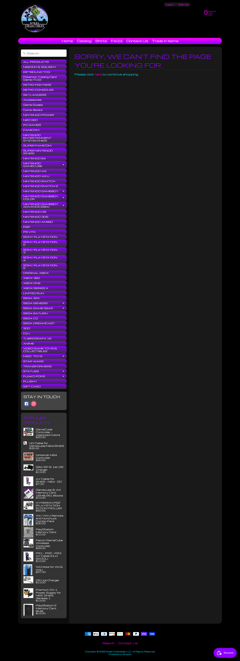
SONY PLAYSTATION (40, 237)
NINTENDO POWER (38, 115)
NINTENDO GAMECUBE (45, 165)
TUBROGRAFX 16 (37, 338)
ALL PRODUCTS (36, 62)
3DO (26, 328)
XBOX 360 (31, 278)
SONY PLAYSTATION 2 (40, 243)
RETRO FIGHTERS (37, 84)
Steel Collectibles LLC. (119, 651)
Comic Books (32, 109)
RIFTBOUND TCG (36, 72)
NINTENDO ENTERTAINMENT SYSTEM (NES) (37, 137)
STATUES (45, 372)
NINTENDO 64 (34, 158)
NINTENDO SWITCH (39, 181)
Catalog (84, 41)
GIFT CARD (32, 386)
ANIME (28, 343)
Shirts (101, 41)
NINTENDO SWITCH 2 (40, 186)
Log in (170, 4)
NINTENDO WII (34, 171)
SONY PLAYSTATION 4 (40, 259)
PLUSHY (30, 381)
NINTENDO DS (34, 211)
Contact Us (137, 41)
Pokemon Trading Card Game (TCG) (39, 78)
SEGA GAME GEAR (45, 309)
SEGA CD (30, 318)
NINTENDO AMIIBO (38, 221)
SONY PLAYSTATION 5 (40, 267)
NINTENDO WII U (36, 176)
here (98, 74)
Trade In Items (165, 41)
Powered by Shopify (120, 654)
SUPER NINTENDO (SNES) (38, 152)
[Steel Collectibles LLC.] (34, 19)
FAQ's (116, 41)
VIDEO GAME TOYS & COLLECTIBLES (40, 350)
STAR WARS (33, 361)
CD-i (26, 333)
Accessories (32, 99)
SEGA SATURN (35, 313)
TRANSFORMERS (37, 366)
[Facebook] (26, 404)
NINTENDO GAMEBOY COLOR (45, 198)
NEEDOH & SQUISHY (39, 67)
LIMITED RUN (33, 293)
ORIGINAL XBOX (36, 273)
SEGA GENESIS (45, 304)
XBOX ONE (31, 283)
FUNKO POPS (45, 377)
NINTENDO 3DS (35, 216)
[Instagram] (34, 404)
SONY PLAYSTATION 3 (40, 251)
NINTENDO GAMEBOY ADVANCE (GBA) (45, 205)
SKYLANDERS (34, 94)
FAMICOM (31, 130)
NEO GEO (30, 120)
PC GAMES (32, 125)
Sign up (183, 4)
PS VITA (29, 231)
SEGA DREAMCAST (39, 323)
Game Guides (33, 104)
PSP (26, 227)
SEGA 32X (31, 298)
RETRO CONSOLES (38, 89)
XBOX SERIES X (35, 288)
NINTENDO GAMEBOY (45, 192)
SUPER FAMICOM (37, 145)
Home (67, 41)
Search (108, 643)
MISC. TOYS (45, 357)
